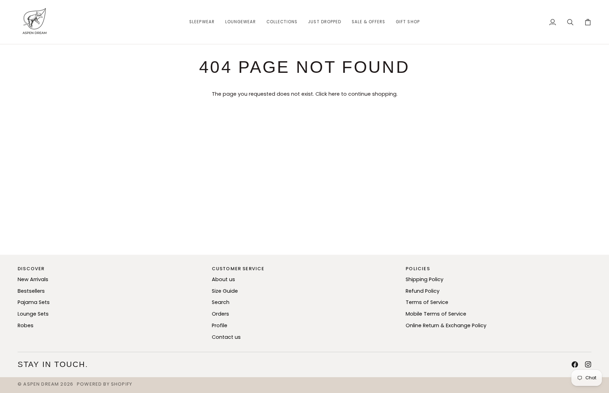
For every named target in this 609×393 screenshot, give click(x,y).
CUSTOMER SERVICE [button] (238, 268)
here (334, 93)
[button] (202, 22)
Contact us (226, 337)
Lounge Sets (33, 313)
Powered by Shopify (104, 384)
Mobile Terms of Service (436, 313)
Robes (25, 325)
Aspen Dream (41, 384)
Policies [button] (418, 268)
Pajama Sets (34, 302)
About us (223, 279)
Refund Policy (422, 290)
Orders (220, 313)
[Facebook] (575, 364)
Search (220, 302)
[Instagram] (588, 364)
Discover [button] (31, 268)
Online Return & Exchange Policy (446, 325)
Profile (219, 325)
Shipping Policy (424, 279)
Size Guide (225, 290)
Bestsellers (31, 290)
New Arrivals (33, 279)
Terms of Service (427, 302)
